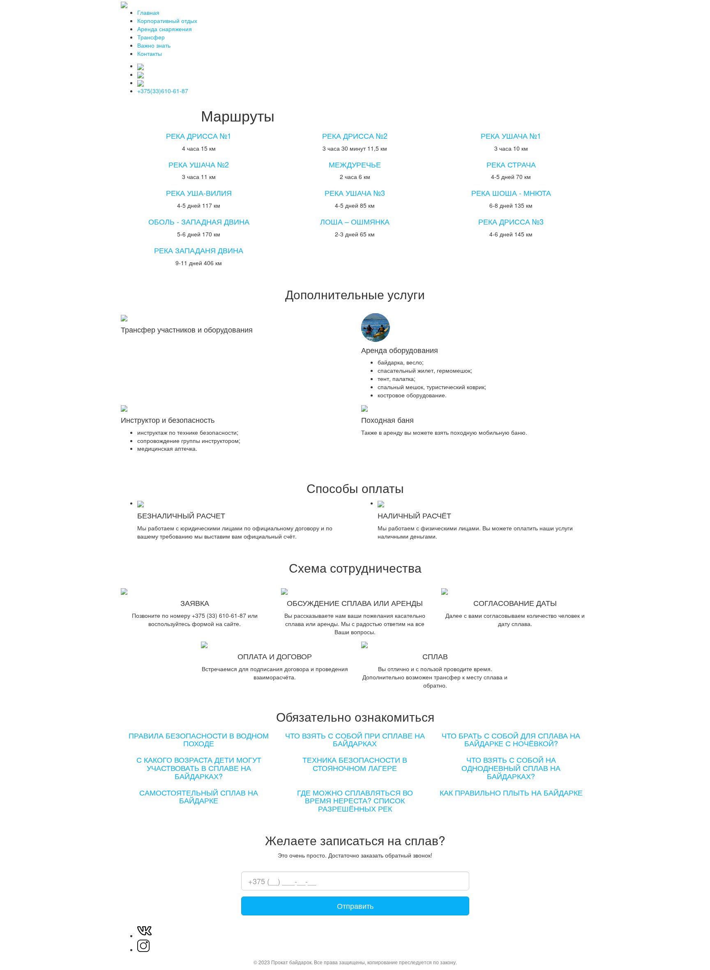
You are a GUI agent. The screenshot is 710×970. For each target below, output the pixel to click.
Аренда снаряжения (164, 29)
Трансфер (151, 37)
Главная (148, 12)
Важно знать (154, 45)
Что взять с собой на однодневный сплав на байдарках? (510, 767)
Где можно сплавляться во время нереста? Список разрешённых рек (355, 800)
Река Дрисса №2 (354, 135)
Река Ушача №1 (511, 135)
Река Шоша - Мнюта (511, 192)
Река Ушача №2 (198, 164)
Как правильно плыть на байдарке (511, 792)
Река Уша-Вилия (199, 192)
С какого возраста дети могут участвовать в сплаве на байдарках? (198, 767)
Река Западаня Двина (198, 250)
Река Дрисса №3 (511, 221)
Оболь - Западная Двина (198, 221)
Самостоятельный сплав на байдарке (198, 796)
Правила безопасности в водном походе (199, 739)
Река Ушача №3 (355, 192)
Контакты (149, 53)
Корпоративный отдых (167, 20)
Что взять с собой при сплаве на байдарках (355, 739)
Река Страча (511, 164)
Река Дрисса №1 (198, 135)
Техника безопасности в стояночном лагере (354, 763)
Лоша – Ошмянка (355, 221)
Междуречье (355, 164)
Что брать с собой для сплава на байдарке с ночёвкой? (511, 739)
